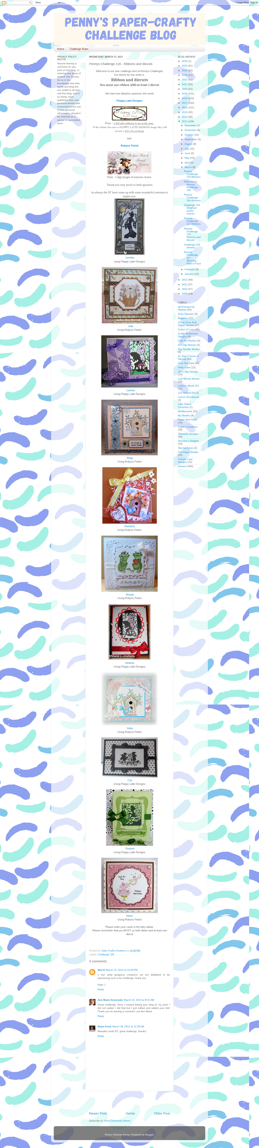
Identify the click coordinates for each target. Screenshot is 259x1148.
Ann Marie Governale (110, 1000)
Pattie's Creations (188, 427)
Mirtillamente (185, 411)
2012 (185, 279)
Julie (130, 326)
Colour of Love (186, 329)
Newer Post (98, 1113)
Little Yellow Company (184, 405)
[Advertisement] (130, 1101)
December (191, 125)
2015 (185, 112)
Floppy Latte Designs (129, 100)
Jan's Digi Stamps (188, 371)
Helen (129, 915)
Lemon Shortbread (188, 397)
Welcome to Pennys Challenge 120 (191, 186)
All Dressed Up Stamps (186, 308)
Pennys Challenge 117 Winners (192, 221)
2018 (185, 98)
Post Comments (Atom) (117, 1120)
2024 (185, 70)
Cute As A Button (187, 340)
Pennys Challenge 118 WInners (192, 197)
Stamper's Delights (188, 441)
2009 (185, 293)
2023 (185, 75)
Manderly (130, 526)
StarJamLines (185, 448)
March (188, 167)
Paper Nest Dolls (187, 419)
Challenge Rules (79, 48)
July (187, 148)
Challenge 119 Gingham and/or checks (192, 209)
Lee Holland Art (186, 393)
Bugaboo (183, 318)
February (190, 269)
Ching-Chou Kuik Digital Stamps (187, 324)
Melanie (129, 663)
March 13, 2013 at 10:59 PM (122, 970)
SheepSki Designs (188, 434)
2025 (185, 65)
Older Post (162, 1113)
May (187, 158)
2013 (185, 121)
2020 (185, 89)
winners (182, 466)
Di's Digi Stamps (187, 345)
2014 (185, 117)
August (189, 144)
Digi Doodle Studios (189, 349)
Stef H (101, 970)
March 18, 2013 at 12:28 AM (128, 1026)
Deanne (129, 848)
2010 (185, 289)
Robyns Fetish (129, 145)
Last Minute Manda (188, 378)
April (187, 162)
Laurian (130, 390)
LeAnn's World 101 (188, 385)
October (189, 135)
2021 (185, 84)
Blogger (149, 1134)
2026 (185, 61)
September (191, 139)
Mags (130, 458)
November (191, 130)
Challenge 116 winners (192, 246)
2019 (185, 93)
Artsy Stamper (186, 314)
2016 (185, 107)
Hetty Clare (184, 367)
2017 (185, 103)
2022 (185, 79)
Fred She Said (186, 363)
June (188, 153)
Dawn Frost (104, 1026)
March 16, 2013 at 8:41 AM (139, 1000)
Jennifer (129, 257)
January (189, 274)
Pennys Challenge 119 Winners (192, 174)
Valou (129, 728)
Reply (101, 989)
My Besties (184, 415)
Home (60, 48)
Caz (130, 780)
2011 (185, 284)
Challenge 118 (106, 954)
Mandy (130, 594)
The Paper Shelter (188, 452)
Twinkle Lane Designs (185, 460)
